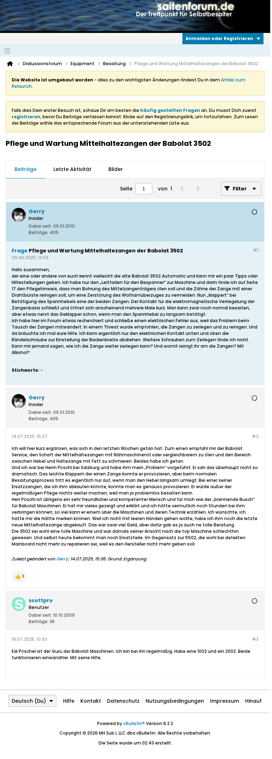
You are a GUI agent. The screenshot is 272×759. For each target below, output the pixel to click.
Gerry (62, 559)
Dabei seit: (40, 226)
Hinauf (253, 700)
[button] (19, 576)
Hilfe (68, 700)
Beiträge (25, 169)
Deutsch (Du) (29, 700)
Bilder (115, 169)
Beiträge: (39, 232)
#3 (255, 639)
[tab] (25, 169)
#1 (256, 250)
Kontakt (90, 700)
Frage (20, 250)
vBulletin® (134, 723)
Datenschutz (123, 700)
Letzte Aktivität (72, 169)
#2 (255, 436)
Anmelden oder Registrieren (219, 38)
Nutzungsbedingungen (175, 700)
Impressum (224, 700)
